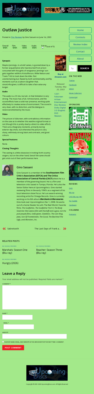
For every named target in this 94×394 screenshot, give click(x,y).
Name (4, 313)
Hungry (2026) (10, 263)
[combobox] (73, 68)
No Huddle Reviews (9, 246)
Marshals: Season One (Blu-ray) (14, 251)
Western (57, 116)
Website (5, 332)
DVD (56, 113)
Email (6, 323)
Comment (6, 284)
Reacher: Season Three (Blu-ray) (49, 251)
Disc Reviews (16, 37)
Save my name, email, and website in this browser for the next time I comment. (34, 342)
